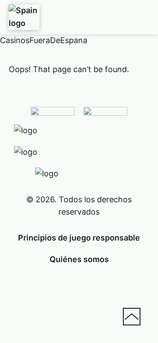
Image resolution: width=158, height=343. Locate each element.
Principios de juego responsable (79, 237)
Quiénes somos (79, 259)
